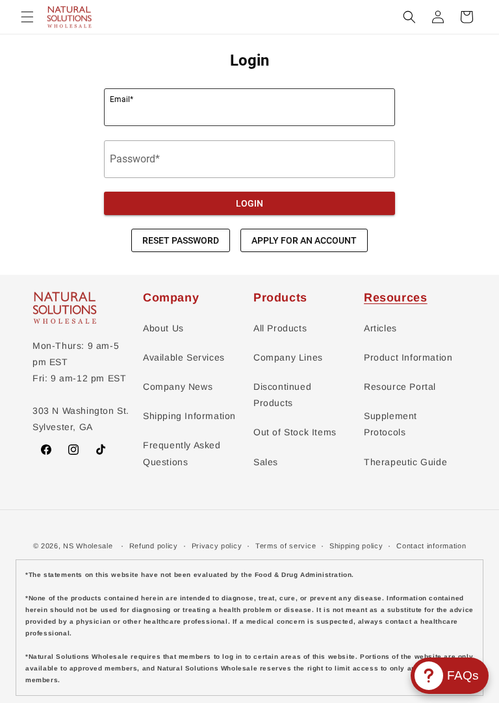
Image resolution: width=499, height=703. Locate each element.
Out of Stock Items (295, 432)
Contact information (431, 546)
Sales (265, 462)
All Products (280, 328)
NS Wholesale (87, 546)
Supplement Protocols (390, 424)
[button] (27, 17)
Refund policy (153, 546)
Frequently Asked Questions (182, 453)
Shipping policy (356, 546)
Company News (177, 386)
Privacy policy (217, 546)
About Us (163, 328)
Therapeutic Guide (405, 462)
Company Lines (288, 357)
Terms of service (285, 546)
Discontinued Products (282, 394)
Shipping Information (189, 416)
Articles (380, 328)
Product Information (408, 357)
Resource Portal (400, 386)
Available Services (184, 357)
